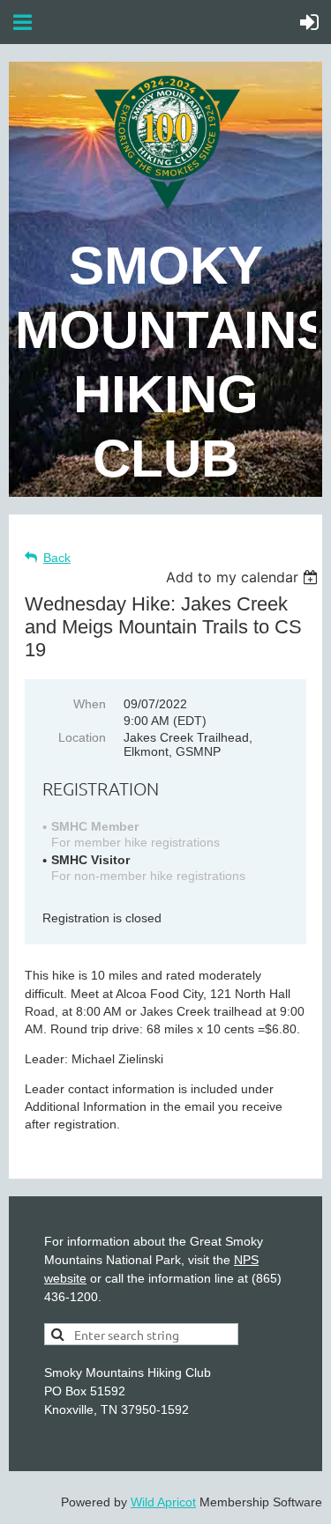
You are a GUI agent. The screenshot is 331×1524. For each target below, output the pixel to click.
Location (82, 737)
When (89, 704)
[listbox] (244, 577)
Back (57, 558)
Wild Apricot (163, 1502)
